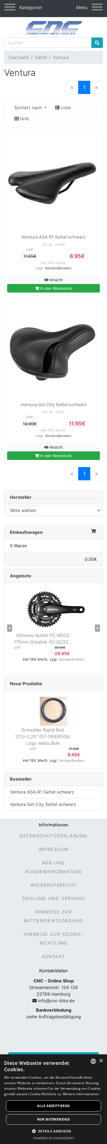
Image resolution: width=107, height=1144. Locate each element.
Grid (24, 118)
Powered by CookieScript (53, 1138)
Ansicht (56, 279)
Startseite (19, 57)
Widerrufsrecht (53, 885)
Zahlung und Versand (53, 898)
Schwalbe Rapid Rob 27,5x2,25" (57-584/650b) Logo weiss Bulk (43, 736)
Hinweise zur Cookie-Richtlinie (53, 938)
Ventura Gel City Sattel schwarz (43, 804)
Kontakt (53, 956)
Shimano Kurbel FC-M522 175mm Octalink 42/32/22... (43, 639)
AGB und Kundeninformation (53, 867)
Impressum (53, 849)
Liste (65, 107)
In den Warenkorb (55, 288)
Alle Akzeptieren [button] (53, 1105)
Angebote (20, 575)
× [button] (101, 1061)
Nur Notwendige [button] (53, 1119)
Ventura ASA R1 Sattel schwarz (42, 792)
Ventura (61, 57)
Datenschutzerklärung (53, 835)
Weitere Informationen (81, 1094)
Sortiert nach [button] (28, 107)
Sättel (41, 57)
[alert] (53, 1099)
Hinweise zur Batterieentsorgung (53, 916)
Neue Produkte (26, 683)
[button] (9, 628)
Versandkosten (58, 268)
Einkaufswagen (26, 532)
